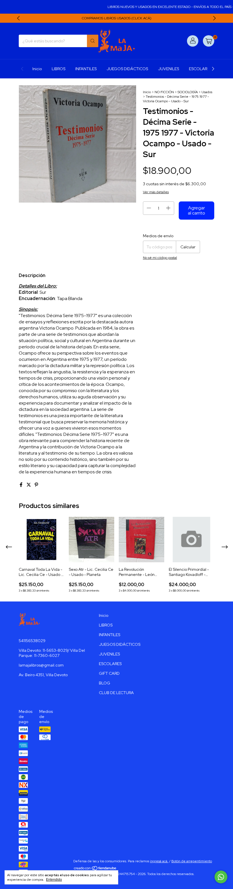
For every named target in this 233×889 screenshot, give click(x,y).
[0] (208, 41)
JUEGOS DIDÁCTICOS (127, 68)
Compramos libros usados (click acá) (116, 18)
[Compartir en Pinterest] (36, 485)
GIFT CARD (109, 673)
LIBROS (58, 68)
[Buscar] (92, 41)
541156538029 (32, 640)
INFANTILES (86, 68)
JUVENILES (168, 68)
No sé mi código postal (160, 257)
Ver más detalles (156, 192)
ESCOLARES (200, 68)
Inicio (37, 68)
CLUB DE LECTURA (116, 692)
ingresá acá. (159, 861)
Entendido (54, 880)
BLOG (104, 683)
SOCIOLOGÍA (188, 92)
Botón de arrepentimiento (191, 861)
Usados (206, 92)
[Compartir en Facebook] (21, 485)
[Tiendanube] (95, 869)
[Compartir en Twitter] (29, 485)
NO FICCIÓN (164, 92)
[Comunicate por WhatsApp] (221, 877)
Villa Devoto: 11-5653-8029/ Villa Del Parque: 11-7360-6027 (52, 653)
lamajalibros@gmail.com (41, 665)
